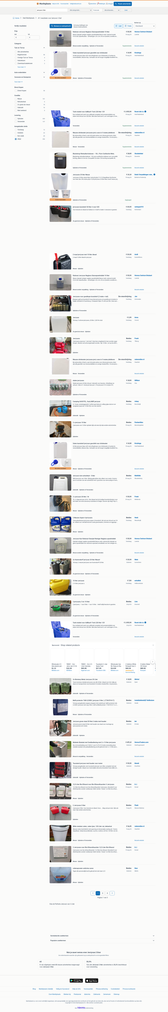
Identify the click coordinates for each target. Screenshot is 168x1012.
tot (29, 34)
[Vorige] (93, 893)
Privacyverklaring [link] (102, 989)
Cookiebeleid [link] (115, 989)
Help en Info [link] (76, 989)
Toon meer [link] (21, 67)
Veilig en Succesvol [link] (62, 989)
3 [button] (107, 893)
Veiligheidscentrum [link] (75, 3)
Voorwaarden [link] (64, 3)
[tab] (118, 26)
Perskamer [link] (77, 994)
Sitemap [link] (116, 994)
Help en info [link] (55, 3)
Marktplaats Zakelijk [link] (46, 989)
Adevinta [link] (87, 994)
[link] (43, 4)
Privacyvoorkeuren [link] (129, 989)
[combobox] (52, 10)
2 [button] (102, 893)
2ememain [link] (107, 994)
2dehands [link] (96, 994)
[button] (101, 3)
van (15, 34)
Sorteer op (137, 22)
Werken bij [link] (67, 994)
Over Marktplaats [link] (54, 994)
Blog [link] (34, 989)
